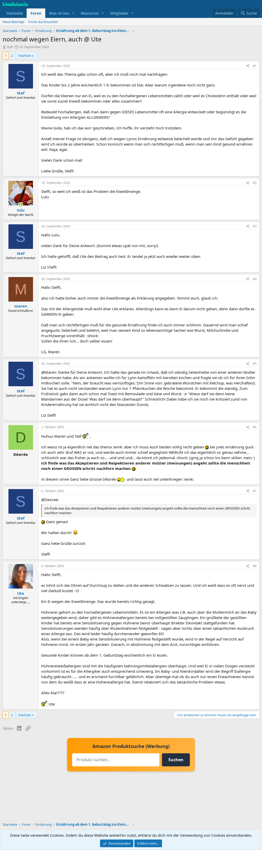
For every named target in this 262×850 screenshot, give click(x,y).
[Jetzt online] (20, 204)
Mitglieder (119, 13)
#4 (255, 279)
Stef (10, 47)
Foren (35, 13)
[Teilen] (247, 66)
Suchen (175, 760)
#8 (255, 566)
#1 (255, 66)
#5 (255, 363)
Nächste (24, 55)
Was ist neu (59, 13)
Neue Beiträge (13, 21)
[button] (73, 13)
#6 (255, 427)
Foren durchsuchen (43, 21)
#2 (255, 183)
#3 (255, 226)
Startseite (14, 13)
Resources (90, 13)
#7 (255, 491)
